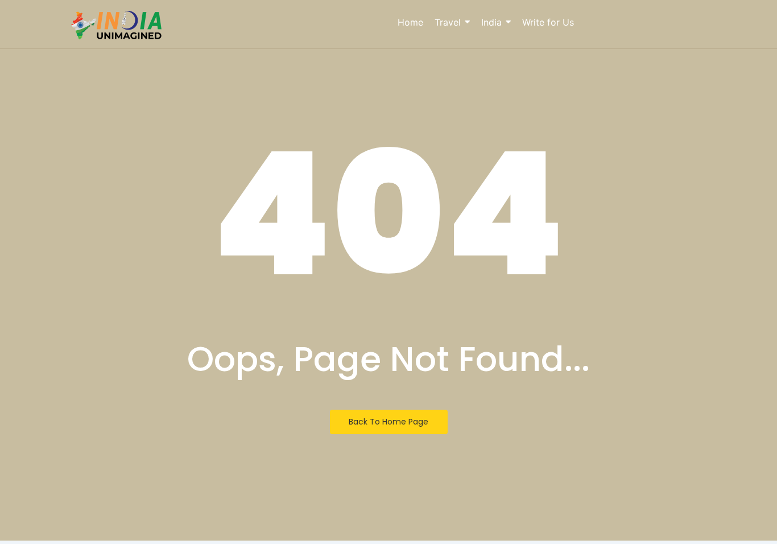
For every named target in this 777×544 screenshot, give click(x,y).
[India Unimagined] (116, 26)
